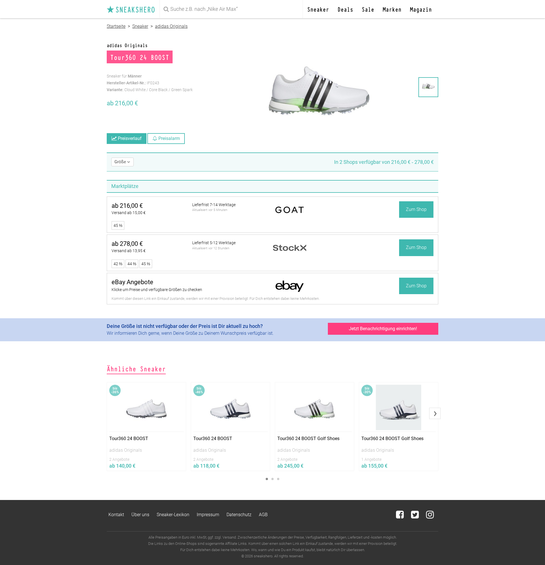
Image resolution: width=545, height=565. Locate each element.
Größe (120, 161)
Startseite (116, 26)
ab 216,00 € (127, 205)
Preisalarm (168, 138)
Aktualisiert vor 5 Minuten (209, 210)
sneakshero (133, 9)
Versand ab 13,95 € (129, 250)
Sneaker (318, 9)
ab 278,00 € (127, 243)
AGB (263, 514)
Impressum (208, 514)
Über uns (140, 514)
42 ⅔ (118, 263)
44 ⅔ (131, 263)
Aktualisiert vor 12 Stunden (210, 248)
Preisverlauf (129, 138)
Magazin (421, 9)
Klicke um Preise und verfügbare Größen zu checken (157, 289)
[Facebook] (400, 516)
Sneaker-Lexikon (173, 514)
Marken (392, 9)
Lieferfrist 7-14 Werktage (214, 204)
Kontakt (116, 514)
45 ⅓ (118, 225)
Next (435, 413)
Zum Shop (416, 209)
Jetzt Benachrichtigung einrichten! (383, 328)
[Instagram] (429, 516)
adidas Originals (171, 26)
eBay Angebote (132, 282)
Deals (345, 9)
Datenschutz (239, 514)
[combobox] (232, 9)
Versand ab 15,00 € (129, 212)
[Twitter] (415, 516)
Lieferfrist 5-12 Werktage (214, 242)
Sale (368, 9)
